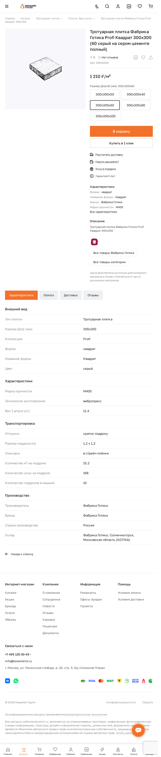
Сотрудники (51, 599)
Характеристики (21, 295)
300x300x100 (106, 116)
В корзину (121, 131)
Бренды (10, 606)
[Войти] (118, 6)
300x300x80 (136, 105)
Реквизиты (88, 592)
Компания (50, 584)
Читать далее (125, 733)
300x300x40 (136, 94)
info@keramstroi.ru (18, 661)
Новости (49, 606)
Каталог (11, 592)
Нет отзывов (109, 57)
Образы (10, 619)
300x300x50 (105, 94)
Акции (9, 599)
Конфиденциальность (121, 702)
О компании (51, 592)
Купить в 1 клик (121, 143)
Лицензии (50, 626)
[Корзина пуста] (151, 6)
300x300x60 (105, 105)
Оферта (148, 702)
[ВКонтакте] (7, 680)
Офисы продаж (91, 599)
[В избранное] (143, 57)
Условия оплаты (129, 592)
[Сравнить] (136, 57)
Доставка (71, 295)
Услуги (10, 613)
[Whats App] (15, 680)
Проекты (86, 606)
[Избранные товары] (140, 6)
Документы (51, 633)
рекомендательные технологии (85, 714)
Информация (90, 584)
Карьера (49, 619)
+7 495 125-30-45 (17, 654)
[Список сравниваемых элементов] (129, 6)
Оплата (49, 295)
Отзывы (93, 295)
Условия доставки (131, 599)
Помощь (124, 584)
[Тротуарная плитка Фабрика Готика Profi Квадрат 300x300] (45, 69)
